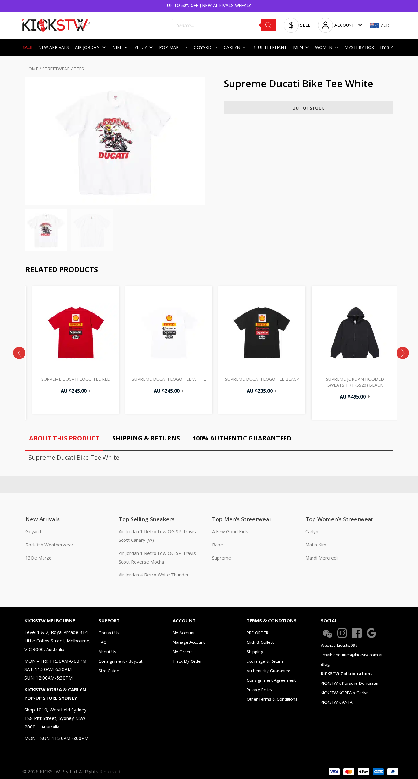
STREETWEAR (56, 69)
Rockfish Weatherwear (49, 544)
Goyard (33, 531)
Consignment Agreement (271, 680)
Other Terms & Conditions (272, 699)
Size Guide (109, 670)
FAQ (103, 642)
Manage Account (189, 642)
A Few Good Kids (230, 531)
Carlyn (311, 531)
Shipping (255, 651)
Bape (217, 544)
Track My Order (187, 661)
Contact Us (109, 632)
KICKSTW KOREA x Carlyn (345, 692)
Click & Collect (260, 642)
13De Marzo (38, 558)
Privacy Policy (259, 689)
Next (403, 353)
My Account (184, 632)
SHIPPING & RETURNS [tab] (146, 438)
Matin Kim (315, 544)
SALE (27, 47)
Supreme (221, 558)
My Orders (183, 651)
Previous (19, 353)
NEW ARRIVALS (53, 47)
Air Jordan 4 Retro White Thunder (154, 574)
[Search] (268, 25)
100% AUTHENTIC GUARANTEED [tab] (242, 438)
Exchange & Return (265, 661)
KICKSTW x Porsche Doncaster (350, 683)
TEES (79, 69)
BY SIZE (388, 47)
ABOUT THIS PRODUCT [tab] (64, 438)
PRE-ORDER (257, 632)
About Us (107, 651)
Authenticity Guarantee (268, 670)
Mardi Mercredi (321, 558)
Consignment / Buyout (120, 661)
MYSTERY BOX (359, 47)
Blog (325, 664)
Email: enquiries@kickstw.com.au (352, 654)
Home (31, 69)
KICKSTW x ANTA (337, 702)
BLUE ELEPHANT (269, 47)
